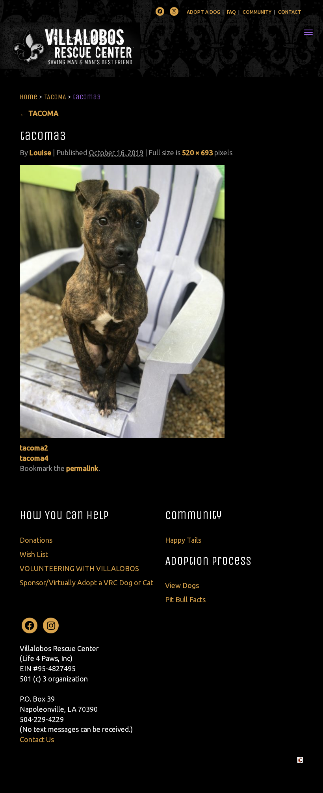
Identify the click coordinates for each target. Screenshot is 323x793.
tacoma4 (34, 458)
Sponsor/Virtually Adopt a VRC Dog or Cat (86, 582)
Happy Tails (183, 540)
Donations (36, 540)
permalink (82, 468)
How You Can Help (64, 515)
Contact (289, 12)
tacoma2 (34, 448)
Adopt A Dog (203, 12)
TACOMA (55, 97)
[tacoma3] (122, 301)
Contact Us (37, 739)
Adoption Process (208, 561)
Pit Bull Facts (185, 599)
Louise (40, 152)
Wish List (34, 554)
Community (257, 12)
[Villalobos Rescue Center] (93, 45)
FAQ (231, 12)
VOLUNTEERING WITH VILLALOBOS (79, 568)
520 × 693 (197, 152)
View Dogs (182, 585)
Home (28, 97)
